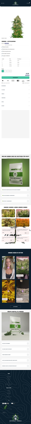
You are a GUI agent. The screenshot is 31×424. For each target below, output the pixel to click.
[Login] (27, 3)
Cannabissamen (9, 376)
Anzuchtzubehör (9, 377)
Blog (8, 382)
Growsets (9, 379)
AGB (8, 395)
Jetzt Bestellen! (15, 306)
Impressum (9, 390)
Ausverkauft (15, 77)
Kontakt (9, 385)
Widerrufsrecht (9, 393)
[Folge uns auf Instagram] (9, 400)
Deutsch (4, 412)
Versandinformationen (8, 396)
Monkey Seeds (4, 38)
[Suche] (3, 3)
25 (10, 71)
